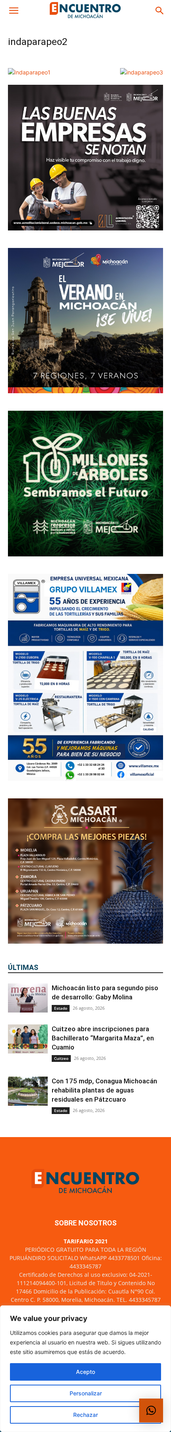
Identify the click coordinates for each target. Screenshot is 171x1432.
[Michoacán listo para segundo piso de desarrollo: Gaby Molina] (28, 998)
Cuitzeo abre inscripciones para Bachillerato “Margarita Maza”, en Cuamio (103, 1038)
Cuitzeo (61, 1058)
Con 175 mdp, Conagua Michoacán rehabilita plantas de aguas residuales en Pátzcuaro (104, 1090)
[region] (85, 1368)
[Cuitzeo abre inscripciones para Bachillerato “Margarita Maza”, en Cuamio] (28, 1039)
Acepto (85, 1371)
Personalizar (86, 1393)
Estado (60, 1008)
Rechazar (85, 1414)
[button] (13, 10)
